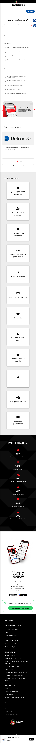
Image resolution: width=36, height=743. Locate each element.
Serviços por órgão (10, 647)
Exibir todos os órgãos (19, 166)
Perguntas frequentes (11, 635)
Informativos (10, 620)
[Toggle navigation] (2, 11)
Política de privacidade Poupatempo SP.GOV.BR (15, 679)
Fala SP (7, 703)
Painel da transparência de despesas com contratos (16, 662)
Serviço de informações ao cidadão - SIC (16, 672)
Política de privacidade (11, 714)
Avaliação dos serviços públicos (13, 658)
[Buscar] (32, 25)
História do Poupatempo (11, 691)
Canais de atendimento (11, 629)
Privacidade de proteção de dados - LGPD (16, 675)
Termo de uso (8, 711)
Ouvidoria (7, 632)
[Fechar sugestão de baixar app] (2, 736)
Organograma (9, 694)
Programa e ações (10, 655)
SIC (6, 708)
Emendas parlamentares (12, 666)
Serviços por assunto (10, 644)
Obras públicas (9, 669)
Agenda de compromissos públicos (14, 697)
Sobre (6, 688)
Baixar (31, 739)
